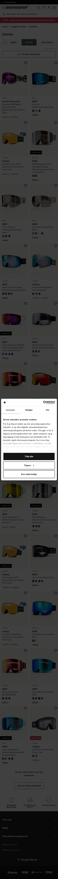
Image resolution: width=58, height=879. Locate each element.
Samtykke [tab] (10, 410)
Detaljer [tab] (29, 410)
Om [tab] (47, 410)
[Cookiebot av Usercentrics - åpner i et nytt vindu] (43, 402)
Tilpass (27, 465)
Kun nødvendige (29, 474)
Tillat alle (29, 456)
